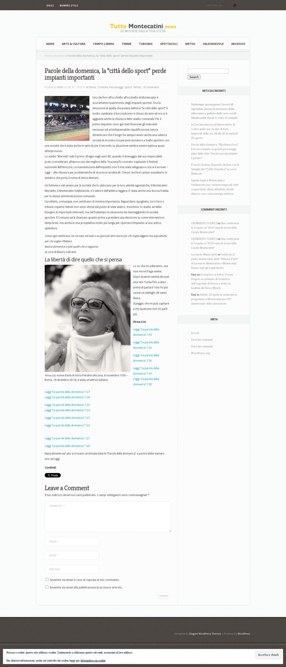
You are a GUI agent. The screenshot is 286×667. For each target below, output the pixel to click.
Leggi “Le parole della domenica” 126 (67, 397)
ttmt (60, 87)
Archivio (238, 44)
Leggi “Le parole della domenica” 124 (67, 410)
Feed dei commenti (202, 346)
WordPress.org (200, 353)
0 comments (151, 87)
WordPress (244, 633)
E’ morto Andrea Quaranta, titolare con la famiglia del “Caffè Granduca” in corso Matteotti (215, 169)
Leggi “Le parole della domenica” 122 (67, 425)
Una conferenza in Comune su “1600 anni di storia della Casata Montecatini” (215, 227)
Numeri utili (69, 5)
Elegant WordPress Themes (205, 633)
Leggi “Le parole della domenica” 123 (67, 417)
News (50, 44)
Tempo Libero (103, 44)
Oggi (50, 5)
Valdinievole (213, 44)
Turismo (146, 44)
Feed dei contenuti (201, 340)
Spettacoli (169, 44)
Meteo (190, 44)
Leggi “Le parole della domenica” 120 (67, 446)
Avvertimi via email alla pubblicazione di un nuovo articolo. (86, 587)
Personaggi (116, 87)
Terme (126, 44)
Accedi (195, 333)
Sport (128, 87)
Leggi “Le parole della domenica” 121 (67, 438)
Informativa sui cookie (93, 660)
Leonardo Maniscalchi (204, 254)
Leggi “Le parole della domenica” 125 (67, 404)
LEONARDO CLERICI (204, 223)
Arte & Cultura (73, 44)
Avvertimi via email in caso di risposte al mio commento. (85, 580)
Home (48, 55)
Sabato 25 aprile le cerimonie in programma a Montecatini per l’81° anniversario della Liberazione (214, 299)
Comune (102, 87)
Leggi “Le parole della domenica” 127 (67, 392)
